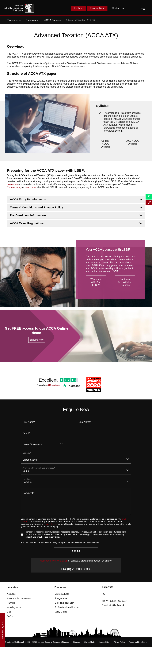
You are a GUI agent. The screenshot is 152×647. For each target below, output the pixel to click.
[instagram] (125, 594)
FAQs (10, 616)
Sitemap (76, 642)
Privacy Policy (50, 524)
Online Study (89, 642)
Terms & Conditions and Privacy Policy (36, 207)
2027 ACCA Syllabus (132, 142)
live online (12, 184)
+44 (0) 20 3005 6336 (76, 569)
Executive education (64, 603)
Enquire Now (97, 8)
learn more (30, 187)
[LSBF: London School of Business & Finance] (19, 8)
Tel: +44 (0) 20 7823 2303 (114, 600)
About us (11, 594)
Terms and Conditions (138, 642)
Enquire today (14, 187)
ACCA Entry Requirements (28, 199)
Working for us (14, 607)
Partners (11, 603)
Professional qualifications (67, 607)
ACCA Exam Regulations (27, 223)
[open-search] (132, 8)
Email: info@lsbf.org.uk (113, 605)
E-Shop (78, 8)
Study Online (60, 611)
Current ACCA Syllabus (105, 144)
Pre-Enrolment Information (28, 215)
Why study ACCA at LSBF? (95, 282)
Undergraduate (61, 594)
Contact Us (118, 8)
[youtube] (121, 594)
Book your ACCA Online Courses (125, 282)
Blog (9, 611)
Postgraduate (60, 598)
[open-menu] (143, 8)
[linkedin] (115, 594)
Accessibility (104, 642)
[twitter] (105, 594)
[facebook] (110, 594)
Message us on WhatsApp (54, 560)
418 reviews (54, 385)
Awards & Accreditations (19, 598)
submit (76, 550)
